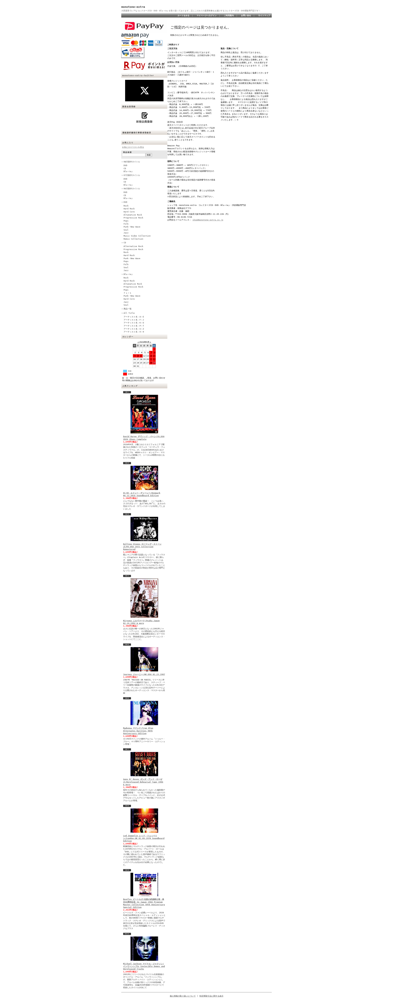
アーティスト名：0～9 (134, 332)
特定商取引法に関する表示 (211, 996)
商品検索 (127, 152)
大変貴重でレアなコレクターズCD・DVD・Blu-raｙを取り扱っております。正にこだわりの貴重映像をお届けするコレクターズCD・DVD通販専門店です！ (191, 11)
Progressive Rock (133, 218)
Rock (126, 206)
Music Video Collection (137, 236)
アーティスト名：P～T (134, 326)
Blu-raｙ (128, 171)
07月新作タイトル (132, 175)
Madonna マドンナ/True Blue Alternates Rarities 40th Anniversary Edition (138, 731)
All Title (129, 313)
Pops (126, 221)
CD (125, 168)
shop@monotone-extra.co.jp (208, 220)
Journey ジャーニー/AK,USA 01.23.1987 (144, 674)
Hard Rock (129, 209)
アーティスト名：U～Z (134, 329)
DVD (125, 165)
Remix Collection (133, 239)
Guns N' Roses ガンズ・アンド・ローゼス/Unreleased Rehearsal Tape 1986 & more (143, 782)
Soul (126, 230)
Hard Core (129, 212)
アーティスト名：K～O (134, 323)
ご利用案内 (229, 15)
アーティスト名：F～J (134, 320)
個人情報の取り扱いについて (183, 996)
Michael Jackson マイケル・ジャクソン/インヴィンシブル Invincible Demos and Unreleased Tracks (144, 966)
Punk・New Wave (132, 227)
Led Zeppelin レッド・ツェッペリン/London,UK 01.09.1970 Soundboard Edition (143, 838)
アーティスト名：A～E (134, 317)
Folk (126, 224)
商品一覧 (128, 309)
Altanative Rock (133, 215)
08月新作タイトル (132, 162)
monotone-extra (133, 7)
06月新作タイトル (132, 188)
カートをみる (183, 15)
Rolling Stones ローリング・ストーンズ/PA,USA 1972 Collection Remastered (142, 547)
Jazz (126, 233)
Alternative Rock (133, 246)
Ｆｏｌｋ (128, 293)
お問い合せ (246, 15)
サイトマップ (264, 15)
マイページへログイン (207, 15)
